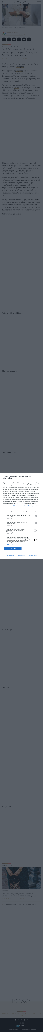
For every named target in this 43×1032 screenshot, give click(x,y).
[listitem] (21, 512)
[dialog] (21, 516)
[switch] (35, 516)
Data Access (21, 555)
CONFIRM (12, 548)
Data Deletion (10, 555)
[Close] (39, 477)
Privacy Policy (32, 555)
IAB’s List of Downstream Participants (24, 506)
